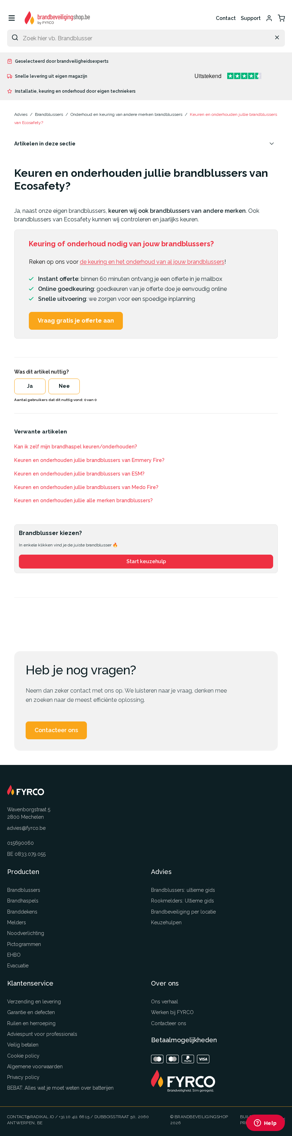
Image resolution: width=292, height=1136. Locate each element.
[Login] (269, 18)
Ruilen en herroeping (31, 1023)
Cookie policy (23, 1056)
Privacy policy (23, 1077)
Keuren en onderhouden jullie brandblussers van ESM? (79, 474)
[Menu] (11, 18)
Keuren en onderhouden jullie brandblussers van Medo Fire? (86, 487)
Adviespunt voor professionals (42, 1034)
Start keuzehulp (146, 561)
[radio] (30, 386)
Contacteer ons (56, 730)
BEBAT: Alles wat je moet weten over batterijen (60, 1088)
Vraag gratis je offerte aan (76, 320)
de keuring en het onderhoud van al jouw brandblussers (152, 261)
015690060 (20, 843)
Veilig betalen (22, 1045)
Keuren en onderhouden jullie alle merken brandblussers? (83, 500)
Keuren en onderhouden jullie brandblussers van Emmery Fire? (89, 460)
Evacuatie (17, 965)
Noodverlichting (25, 933)
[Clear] (277, 37)
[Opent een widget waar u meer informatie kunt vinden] (265, 1123)
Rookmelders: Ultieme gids (182, 901)
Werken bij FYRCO (172, 1012)
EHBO (14, 955)
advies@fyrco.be (26, 828)
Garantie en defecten (31, 1012)
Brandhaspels (22, 901)
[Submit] (15, 37)
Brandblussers (23, 890)
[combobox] (146, 38)
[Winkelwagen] (281, 18)
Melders (16, 922)
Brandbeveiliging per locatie (183, 912)
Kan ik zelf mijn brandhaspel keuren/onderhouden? (75, 446)
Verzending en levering (34, 1001)
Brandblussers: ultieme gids (183, 890)
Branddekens (22, 912)
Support (251, 18)
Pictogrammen (24, 944)
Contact (226, 18)
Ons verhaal (164, 1001)
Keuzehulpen (166, 922)
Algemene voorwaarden (35, 1066)
